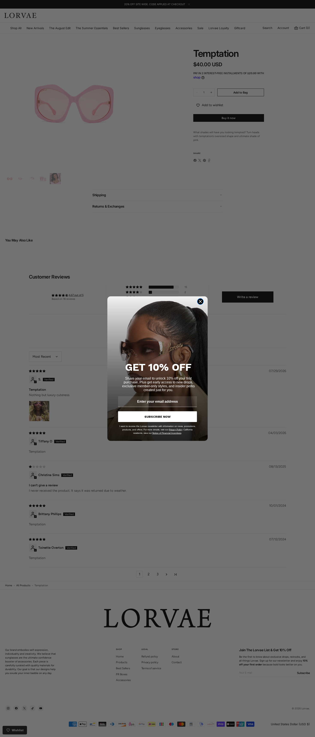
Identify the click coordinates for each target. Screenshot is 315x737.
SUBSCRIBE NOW (157, 416)
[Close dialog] (200, 301)
